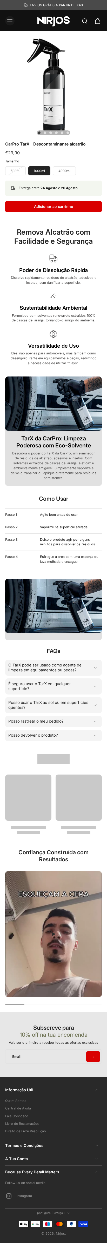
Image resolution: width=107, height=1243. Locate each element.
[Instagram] (11, 1196)
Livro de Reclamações (22, 1124)
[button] (53, 206)
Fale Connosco (16, 1116)
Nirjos (60, 1233)
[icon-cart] (96, 21)
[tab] (39, 132)
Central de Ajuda (18, 1108)
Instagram (24, 1196)
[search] (84, 21)
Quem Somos (15, 1101)
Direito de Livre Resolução (25, 1131)
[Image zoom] (53, 84)
